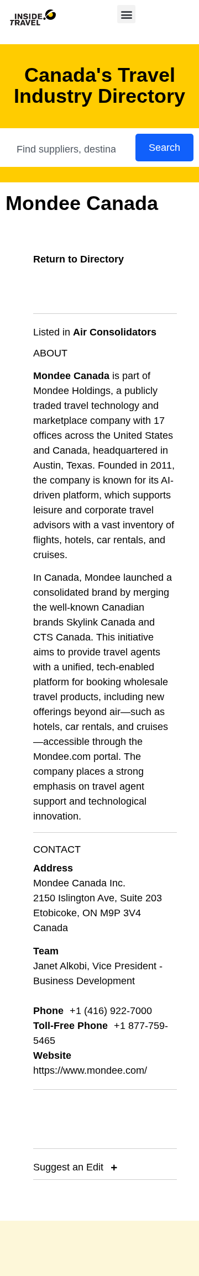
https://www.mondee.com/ (90, 1070)
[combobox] (68, 149)
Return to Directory (78, 259)
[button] (126, 14)
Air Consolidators (114, 332)
